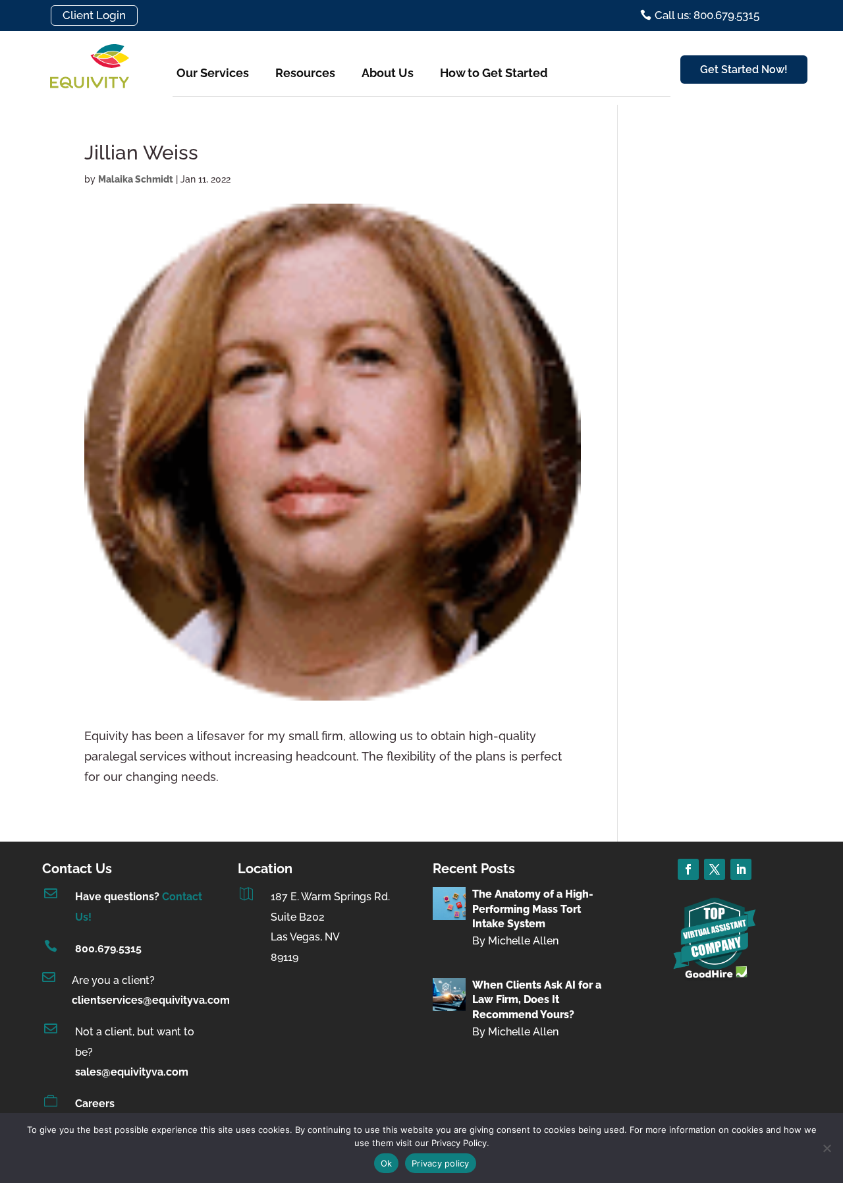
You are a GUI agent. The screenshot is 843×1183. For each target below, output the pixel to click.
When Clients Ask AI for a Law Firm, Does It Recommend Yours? (536, 1000)
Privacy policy (441, 1163)
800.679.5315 (108, 948)
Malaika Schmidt (135, 179)
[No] (826, 1148)
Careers (95, 1103)
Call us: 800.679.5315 (707, 15)
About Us (388, 73)
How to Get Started (494, 73)
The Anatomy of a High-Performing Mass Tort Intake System (532, 909)
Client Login (94, 15)
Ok (387, 1163)
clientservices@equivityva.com (151, 1000)
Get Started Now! (744, 69)
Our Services (213, 73)
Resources (305, 73)
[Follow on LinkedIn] (740, 869)
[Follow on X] (714, 869)
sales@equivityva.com (131, 1072)
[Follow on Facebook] (688, 869)
